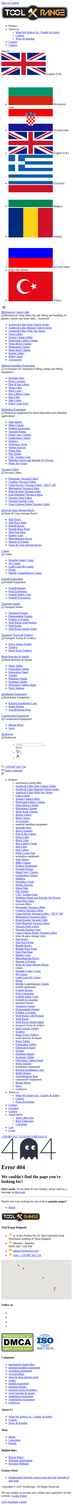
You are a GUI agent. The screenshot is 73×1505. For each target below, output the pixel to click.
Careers (20, 35)
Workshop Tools (18, 444)
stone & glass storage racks (24, 1377)
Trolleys (13, 647)
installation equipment (21, 1396)
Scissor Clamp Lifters (21, 337)
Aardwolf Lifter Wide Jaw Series (27, 330)
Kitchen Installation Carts (23, 703)
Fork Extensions (18, 591)
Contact (13, 41)
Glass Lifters (16, 334)
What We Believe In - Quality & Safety (38, 32)
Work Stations (16, 688)
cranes (12, 1380)
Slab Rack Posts (18, 522)
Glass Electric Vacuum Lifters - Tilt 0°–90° (32, 485)
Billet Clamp (16, 356)
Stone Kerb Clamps (19, 350)
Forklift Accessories (20, 597)
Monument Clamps (19, 346)
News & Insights (25, 38)
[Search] (43, 745)
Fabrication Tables (19, 668)
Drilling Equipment (19, 428)
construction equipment (22, 1399)
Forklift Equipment (12, 578)
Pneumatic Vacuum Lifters (23, 478)
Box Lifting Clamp (19, 393)
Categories (14, 1440)
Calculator (21, 1124)
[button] (6, 51)
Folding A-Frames (19, 619)
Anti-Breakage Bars (20, 709)
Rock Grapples (17, 381)
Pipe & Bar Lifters (19, 384)
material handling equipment (24, 1367)
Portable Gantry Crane (21, 560)
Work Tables (16, 665)
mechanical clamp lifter (21, 1364)
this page (20, 1192)
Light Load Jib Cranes (21, 566)
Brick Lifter (15, 390)
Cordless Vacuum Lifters (22, 481)
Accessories (15, 359)
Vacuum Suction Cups (21, 500)
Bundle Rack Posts (19, 528)
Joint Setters (15, 421)
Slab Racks (15, 519)
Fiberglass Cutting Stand (22, 684)
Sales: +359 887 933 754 (27, 1255)
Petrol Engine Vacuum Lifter (25, 491)
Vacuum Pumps (17, 431)
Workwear (7, 734)
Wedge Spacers (17, 447)
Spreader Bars (16, 378)
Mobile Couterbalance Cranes (25, 572)
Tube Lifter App (25, 1117)
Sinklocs (13, 441)
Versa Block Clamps (20, 343)
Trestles (13, 675)
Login (12, 1130)
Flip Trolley (15, 453)
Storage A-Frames (19, 541)
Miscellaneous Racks (20, 538)
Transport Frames (18, 612)
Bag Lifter (14, 397)
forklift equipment (19, 1383)
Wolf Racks (15, 625)
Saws (12, 728)
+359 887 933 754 (12, 1136)
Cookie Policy (19, 1495)
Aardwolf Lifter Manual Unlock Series (30, 327)
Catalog (13, 45)
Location (13, 1108)
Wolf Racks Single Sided (22, 628)
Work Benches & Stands (15, 656)
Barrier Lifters (16, 353)
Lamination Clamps (19, 437)
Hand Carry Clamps (20, 434)
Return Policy (16, 1457)
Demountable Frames (20, 616)
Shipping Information (20, 1460)
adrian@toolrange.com (25, 1250)
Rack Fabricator (24, 1120)
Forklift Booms (17, 588)
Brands (12, 1443)
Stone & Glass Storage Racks (17, 510)
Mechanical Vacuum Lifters (24, 488)
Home (12, 1207)
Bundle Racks (16, 525)
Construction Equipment (15, 715)
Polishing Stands (18, 678)
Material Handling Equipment (18, 365)
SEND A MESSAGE (35, 1136)
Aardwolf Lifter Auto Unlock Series (29, 324)
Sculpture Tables (18, 681)
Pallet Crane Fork (18, 403)
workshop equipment (20, 1370)
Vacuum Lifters (10, 469)
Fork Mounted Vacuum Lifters (26, 494)
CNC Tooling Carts (19, 457)
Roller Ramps (16, 706)
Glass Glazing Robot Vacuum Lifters (29, 504)
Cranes (5, 550)
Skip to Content (10, 2)
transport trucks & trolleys (23, 1389)
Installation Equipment (14, 694)
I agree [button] (23, 1501)
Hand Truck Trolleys (20, 650)
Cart (11, 1127)
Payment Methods (19, 1463)
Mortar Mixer (16, 724)
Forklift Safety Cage (20, 594)
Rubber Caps (16, 535)
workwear (14, 1402)
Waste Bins (15, 450)
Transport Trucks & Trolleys (17, 634)
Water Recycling (18, 463)
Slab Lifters (15, 400)
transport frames (17, 1386)
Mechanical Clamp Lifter (15, 312)
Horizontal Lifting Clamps (23, 340)
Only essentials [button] (9, 1501)
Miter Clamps (16, 425)
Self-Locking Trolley (20, 644)
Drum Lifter (15, 387)
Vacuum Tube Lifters (20, 497)
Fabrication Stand (18, 672)
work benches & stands (22, 1393)
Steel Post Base (17, 532)
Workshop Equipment (13, 409)
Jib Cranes (14, 563)
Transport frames (10, 603)
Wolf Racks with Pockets (23, 622)
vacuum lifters (16, 1373)
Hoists (12, 569)
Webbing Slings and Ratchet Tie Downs (31, 460)
